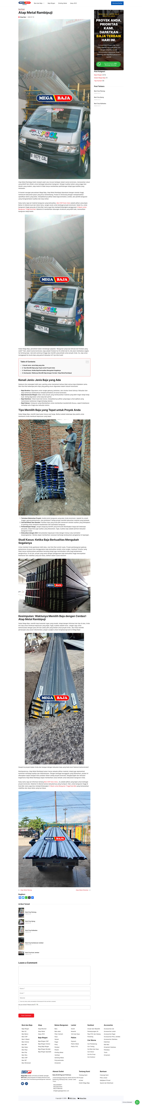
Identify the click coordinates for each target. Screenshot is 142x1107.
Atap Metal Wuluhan (82, 890)
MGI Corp (73, 1098)
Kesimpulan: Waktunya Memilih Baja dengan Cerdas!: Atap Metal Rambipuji (48, 373)
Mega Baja (83, 1098)
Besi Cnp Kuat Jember (32, 952)
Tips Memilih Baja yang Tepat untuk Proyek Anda (39, 368)
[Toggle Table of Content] (86, 361)
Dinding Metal (62, 3)
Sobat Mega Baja (99, 78)
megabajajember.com (63, 1091)
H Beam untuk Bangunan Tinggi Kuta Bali (62, 786)
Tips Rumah (98, 81)
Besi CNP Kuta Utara (63, 203)
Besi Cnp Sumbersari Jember (34, 943)
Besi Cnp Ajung (30, 921)
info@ (55, 1091)
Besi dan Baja (38, 3)
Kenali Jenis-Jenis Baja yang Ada (33, 365)
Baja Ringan (51, 3)
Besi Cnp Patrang (30, 912)
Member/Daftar (117, 3)
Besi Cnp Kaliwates (31, 930)
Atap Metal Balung (26, 890)
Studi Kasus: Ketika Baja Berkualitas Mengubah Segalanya (42, 370)
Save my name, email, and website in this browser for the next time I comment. (38, 1001)
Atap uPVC (73, 3)
